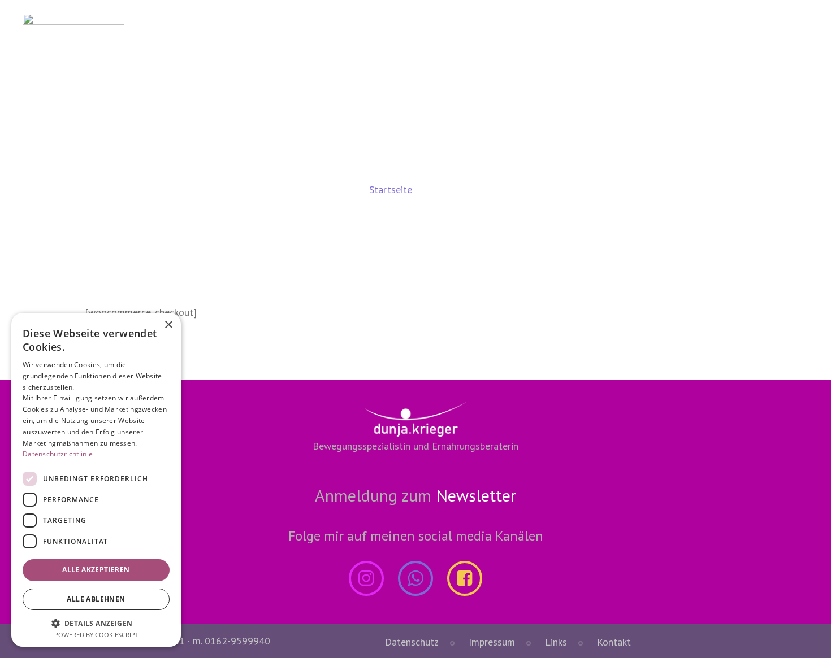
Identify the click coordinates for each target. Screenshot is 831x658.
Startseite (390, 189)
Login (380, 31)
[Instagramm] (366, 578)
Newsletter (476, 495)
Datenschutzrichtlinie (58, 454)
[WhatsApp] (415, 578)
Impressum (492, 641)
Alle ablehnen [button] (96, 599)
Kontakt (750, 31)
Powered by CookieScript (96, 634)
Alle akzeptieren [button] (95, 569)
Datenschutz (412, 641)
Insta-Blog (680, 31)
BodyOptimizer (539, 31)
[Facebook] (464, 578)
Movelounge (450, 31)
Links (556, 641)
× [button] (168, 325)
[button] (96, 622)
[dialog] (96, 480)
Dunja (613, 31)
